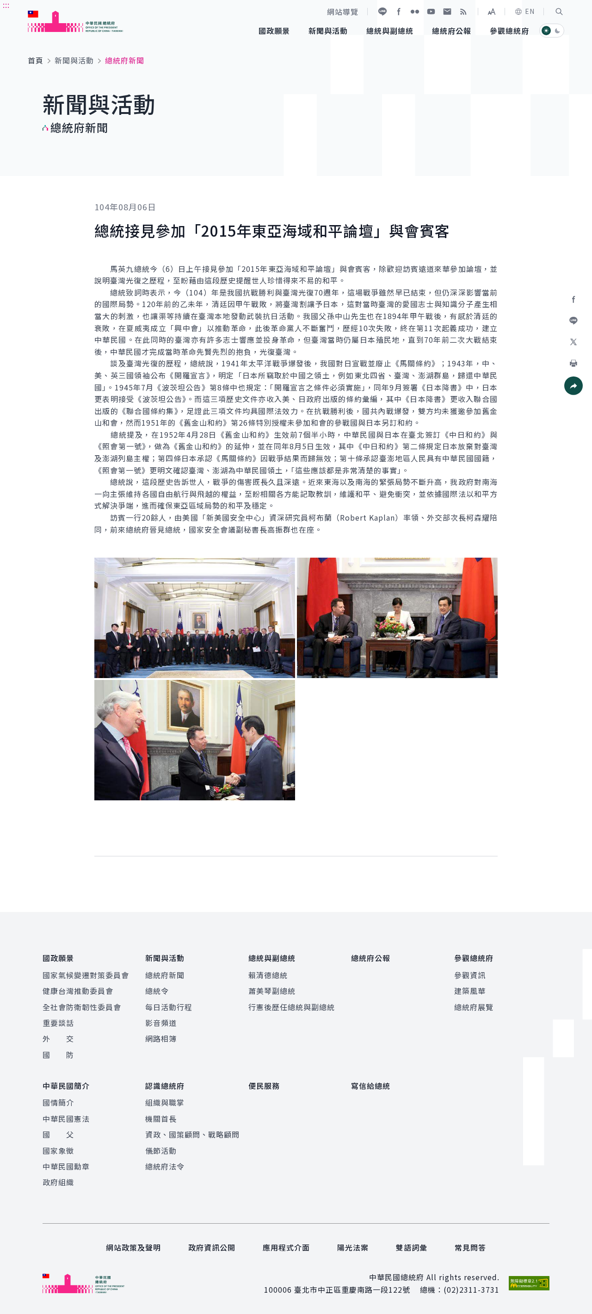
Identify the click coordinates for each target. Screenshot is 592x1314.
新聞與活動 (74, 60)
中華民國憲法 (66, 1118)
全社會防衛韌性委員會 (82, 1006)
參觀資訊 (470, 975)
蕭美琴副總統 (272, 990)
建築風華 (470, 990)
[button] (559, 12)
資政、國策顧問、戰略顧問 (192, 1134)
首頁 (35, 60)
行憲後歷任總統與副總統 (291, 1006)
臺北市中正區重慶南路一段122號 (352, 1289)
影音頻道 (161, 1022)
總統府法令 (165, 1166)
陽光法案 (353, 1247)
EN (530, 11)
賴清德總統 (268, 975)
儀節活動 (161, 1150)
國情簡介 (58, 1102)
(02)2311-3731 (472, 1289)
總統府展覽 (473, 1006)
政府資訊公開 (211, 1247)
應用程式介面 (286, 1247)
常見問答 (470, 1247)
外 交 (58, 1038)
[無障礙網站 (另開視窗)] (529, 1283)
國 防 (58, 1054)
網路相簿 (161, 1038)
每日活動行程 (168, 1006)
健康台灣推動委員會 (78, 990)
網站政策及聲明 (133, 1247)
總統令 (157, 990)
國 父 (58, 1134)
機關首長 (161, 1118)
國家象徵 (58, 1150)
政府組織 (58, 1182)
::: (6, 5)
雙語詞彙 (411, 1247)
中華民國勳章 (66, 1166)
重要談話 (58, 1022)
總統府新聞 (165, 975)
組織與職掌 (165, 1102)
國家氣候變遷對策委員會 (86, 975)
